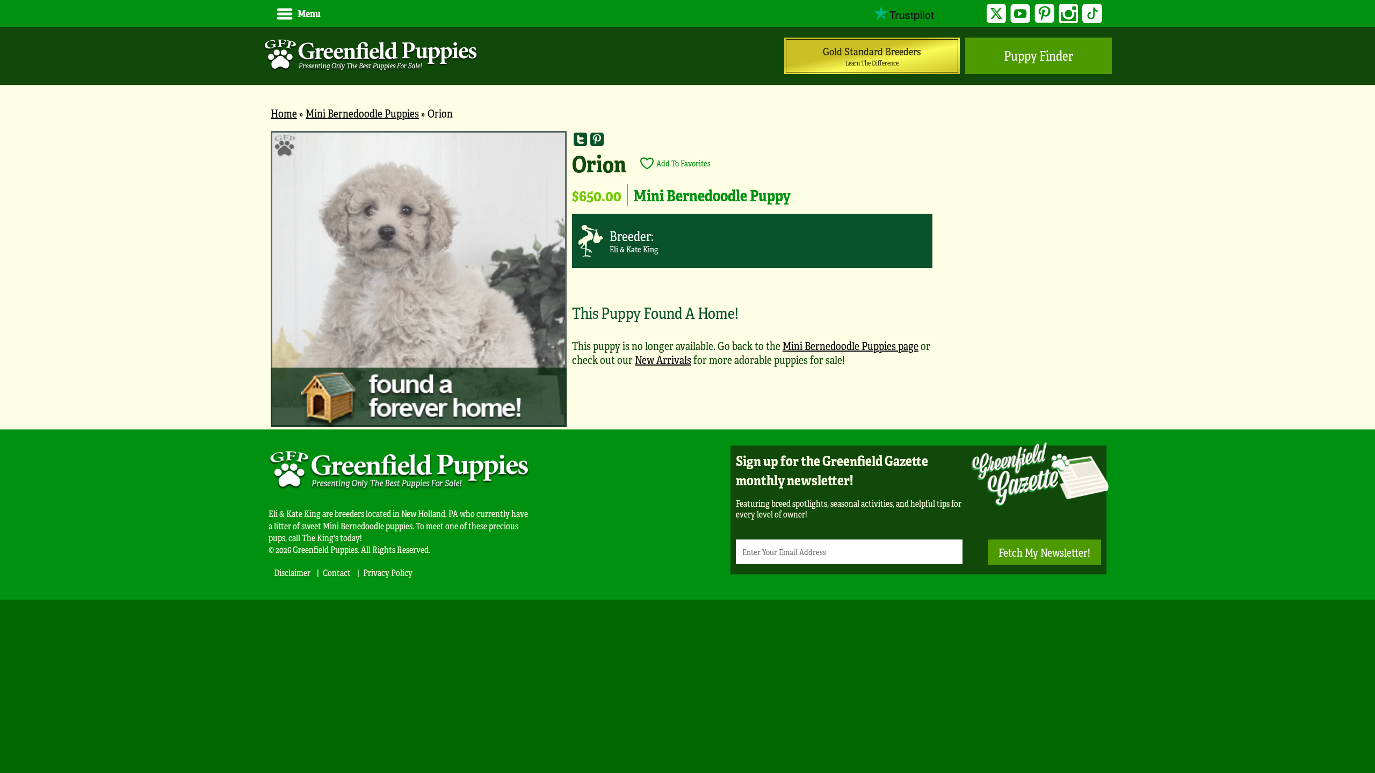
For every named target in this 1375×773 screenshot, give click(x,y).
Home (284, 113)
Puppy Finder (1038, 55)
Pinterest (1044, 14)
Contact (337, 572)
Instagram (1069, 14)
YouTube (1020, 14)
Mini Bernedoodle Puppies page (850, 345)
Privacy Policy (387, 572)
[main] (687, 280)
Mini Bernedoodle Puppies (362, 113)
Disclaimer (292, 572)
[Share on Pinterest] (597, 139)
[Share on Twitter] (580, 139)
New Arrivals (663, 359)
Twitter (997, 14)
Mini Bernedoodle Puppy (712, 195)
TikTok (1092, 14)
